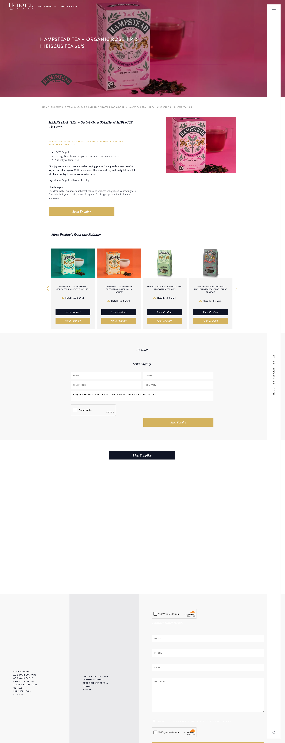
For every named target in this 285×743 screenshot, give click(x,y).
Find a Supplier (47, 6)
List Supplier (273, 376)
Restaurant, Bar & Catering (82, 107)
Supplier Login (22, 691)
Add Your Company (25, 674)
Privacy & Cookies (24, 681)
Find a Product (70, 6)
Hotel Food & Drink (113, 107)
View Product (73, 312)
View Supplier (142, 455)
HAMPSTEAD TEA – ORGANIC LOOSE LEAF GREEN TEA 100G (164, 288)
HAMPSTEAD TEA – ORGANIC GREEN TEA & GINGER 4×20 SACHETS (119, 289)
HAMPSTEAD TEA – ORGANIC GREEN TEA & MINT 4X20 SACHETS (73, 288)
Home (45, 107)
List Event (273, 357)
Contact (18, 688)
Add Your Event (23, 678)
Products (57, 107)
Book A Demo (21, 671)
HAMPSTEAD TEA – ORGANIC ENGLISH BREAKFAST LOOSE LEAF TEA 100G (210, 289)
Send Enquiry (81, 211)
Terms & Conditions (25, 684)
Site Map (18, 694)
